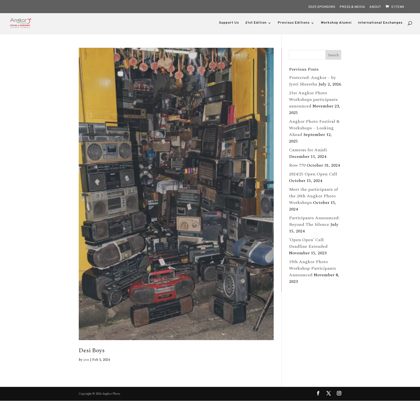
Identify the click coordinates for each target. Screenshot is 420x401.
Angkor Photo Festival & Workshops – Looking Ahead (314, 128)
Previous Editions (294, 23)
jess (86, 359)
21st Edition (256, 23)
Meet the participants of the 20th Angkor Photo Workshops (313, 196)
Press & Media (352, 7)
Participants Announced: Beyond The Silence (314, 221)
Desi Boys (92, 350)
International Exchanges (380, 23)
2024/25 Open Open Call (313, 174)
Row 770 (297, 165)
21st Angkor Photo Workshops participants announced (313, 99)
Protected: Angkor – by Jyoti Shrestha (312, 80)
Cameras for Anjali (308, 150)
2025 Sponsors (321, 7)
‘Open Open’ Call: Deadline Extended (308, 243)
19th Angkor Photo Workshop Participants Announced (312, 268)
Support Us (229, 23)
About (375, 7)
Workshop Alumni (336, 23)
